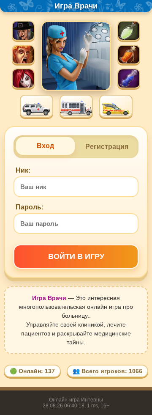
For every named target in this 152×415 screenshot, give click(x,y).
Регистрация (106, 146)
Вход (45, 145)
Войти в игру (76, 256)
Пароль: (29, 207)
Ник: (23, 170)
